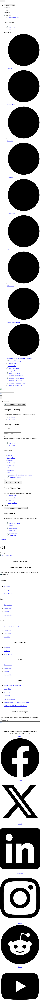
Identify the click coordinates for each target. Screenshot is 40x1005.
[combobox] (12, 433)
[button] (22, 8)
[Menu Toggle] (2, 1)
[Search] (4, 436)
